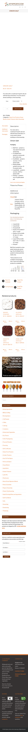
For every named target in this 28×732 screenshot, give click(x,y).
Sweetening (6, 507)
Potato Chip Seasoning (8, 491)
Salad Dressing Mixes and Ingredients (12, 494)
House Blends (6, 465)
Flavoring (5, 445)
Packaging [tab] (4, 134)
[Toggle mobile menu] (25, 7)
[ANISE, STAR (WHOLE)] (20, 331)
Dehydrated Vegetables (9, 432)
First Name (5, 547)
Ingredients (6, 468)
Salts (17, 119)
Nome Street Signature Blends (10, 481)
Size (7, 101)
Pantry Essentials (7, 484)
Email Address (6, 543)
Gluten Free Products (14, 117)
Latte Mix (5, 474)
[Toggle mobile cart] (19, 7)
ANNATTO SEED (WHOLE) (6, 340)
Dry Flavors (6, 435)
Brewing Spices (6, 416)
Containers (5, 429)
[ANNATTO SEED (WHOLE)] (7, 331)
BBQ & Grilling (6, 412)
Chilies (4, 422)
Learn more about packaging (17, 182)
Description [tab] (5, 126)
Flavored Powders (7, 442)
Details (11, 321)
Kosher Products (11, 119)
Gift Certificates (7, 448)
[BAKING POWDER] (7, 304)
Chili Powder (6, 419)
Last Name (5, 552)
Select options (5, 322)
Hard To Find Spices (8, 458)
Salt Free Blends (7, 497)
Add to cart (18, 108)
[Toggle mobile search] (22, 7)
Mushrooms (6, 478)
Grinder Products (7, 455)
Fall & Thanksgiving (8, 438)
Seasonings (21, 119)
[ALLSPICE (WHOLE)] (20, 304)
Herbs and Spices (7, 461)
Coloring (5, 425)
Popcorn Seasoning (7, 488)
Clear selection (23, 104)
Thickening (5, 510)
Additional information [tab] (5, 130)
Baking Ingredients (7, 409)
